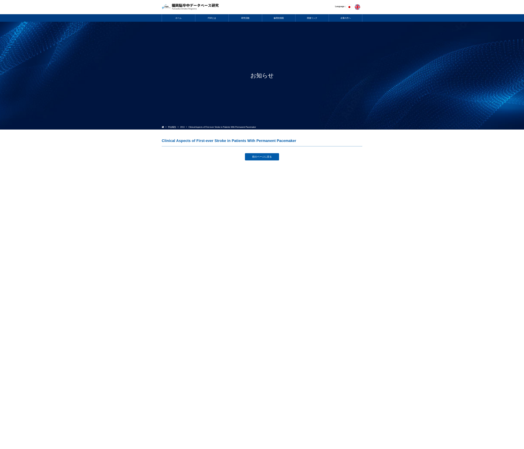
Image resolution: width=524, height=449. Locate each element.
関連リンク (312, 18)
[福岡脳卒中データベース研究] (190, 8)
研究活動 (245, 18)
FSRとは (212, 18)
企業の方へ (345, 18)
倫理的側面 (279, 18)
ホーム (178, 18)
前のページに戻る (262, 156)
